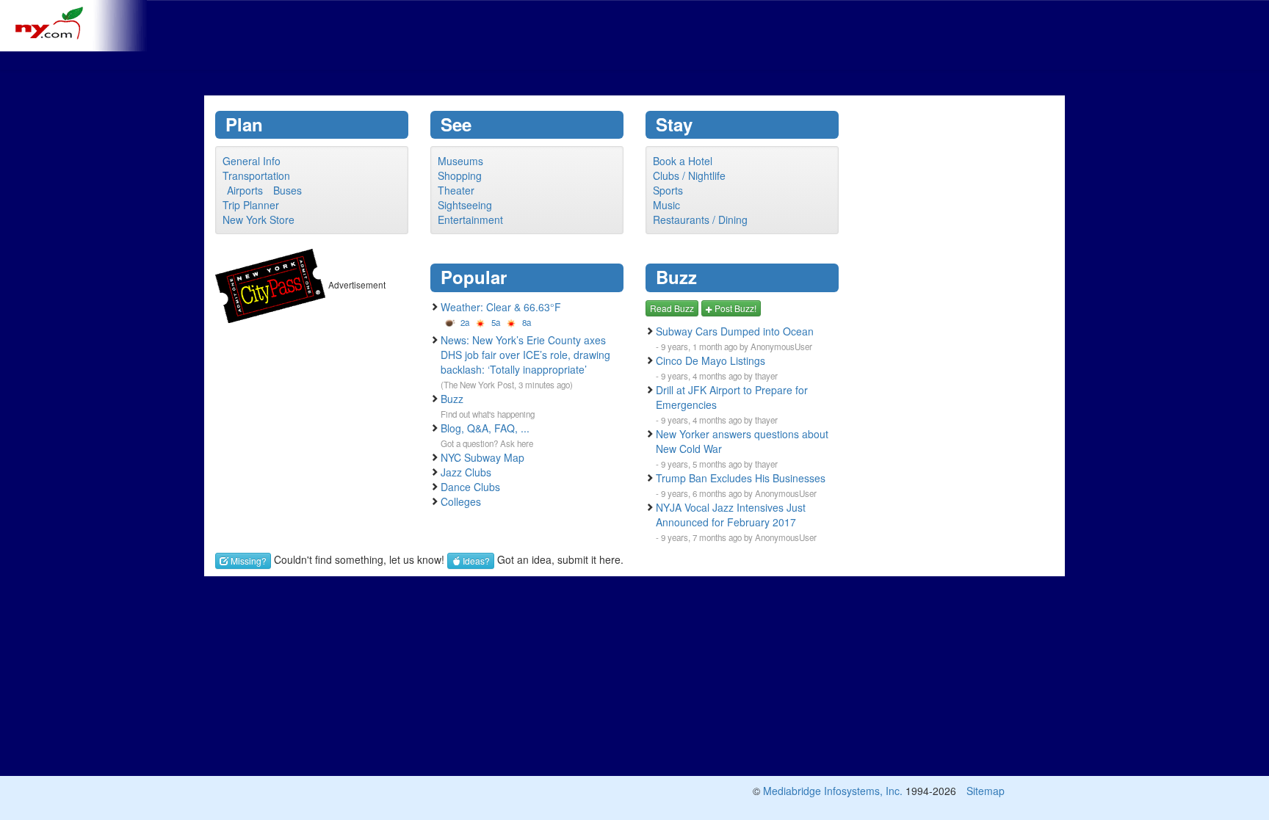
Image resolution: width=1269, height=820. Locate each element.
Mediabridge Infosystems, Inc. (833, 790)
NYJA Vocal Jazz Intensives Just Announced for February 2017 (731, 514)
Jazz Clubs (466, 472)
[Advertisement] (634, 33)
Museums (460, 160)
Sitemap (985, 790)
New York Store (258, 219)
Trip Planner (251, 204)
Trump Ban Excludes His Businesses (740, 478)
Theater (456, 190)
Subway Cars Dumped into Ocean (735, 331)
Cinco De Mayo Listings (710, 360)
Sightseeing (465, 204)
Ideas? (475, 560)
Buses (287, 190)
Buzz (452, 398)
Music (666, 204)
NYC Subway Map (482, 457)
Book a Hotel (682, 160)
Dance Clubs (470, 486)
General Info (252, 160)
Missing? (247, 560)
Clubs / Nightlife (689, 175)
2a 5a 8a (494, 322)
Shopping (460, 175)
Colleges (461, 501)
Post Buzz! (734, 308)
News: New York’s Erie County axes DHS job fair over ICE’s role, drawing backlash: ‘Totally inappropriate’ (525, 355)
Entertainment (470, 219)
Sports (668, 190)
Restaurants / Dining (700, 219)
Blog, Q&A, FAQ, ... (485, 428)
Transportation (256, 175)
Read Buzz (672, 308)
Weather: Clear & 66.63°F (501, 307)
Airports (245, 190)
